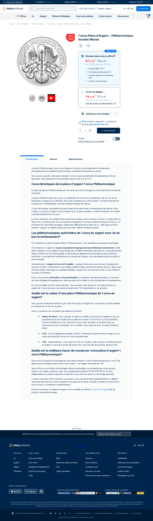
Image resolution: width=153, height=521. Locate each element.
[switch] (116, 138)
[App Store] (15, 491)
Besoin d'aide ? (105, 8)
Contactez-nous (91, 467)
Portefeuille (122, 458)
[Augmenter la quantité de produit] (90, 131)
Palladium (17, 471)
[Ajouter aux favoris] (88, 45)
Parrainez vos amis (92, 471)
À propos (89, 458)
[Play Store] (30, 491)
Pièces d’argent (23, 24)
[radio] (99, 68)
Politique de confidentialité (103, 513)
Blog (58, 458)
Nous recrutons (91, 463)
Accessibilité (136, 513)
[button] (33, 16)
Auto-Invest (32, 463)
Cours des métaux (35, 458)
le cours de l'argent (99, 389)
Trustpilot (80, 445)
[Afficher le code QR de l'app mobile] (41, 491)
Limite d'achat (123, 471)
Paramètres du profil (126, 476)
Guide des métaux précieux (67, 463)
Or (15, 458)
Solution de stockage (36, 471)
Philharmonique (37, 24)
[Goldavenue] (12, 8)
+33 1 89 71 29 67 (87, 8)
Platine (16, 467)
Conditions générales (83, 513)
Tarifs (30, 476)
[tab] (32, 159)
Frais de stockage (125, 467)
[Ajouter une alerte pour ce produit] (80, 45)
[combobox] (101, 92)
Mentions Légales (122, 513)
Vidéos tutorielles (63, 471)
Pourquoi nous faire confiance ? (98, 476)
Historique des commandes (128, 463)
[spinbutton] (85, 130)
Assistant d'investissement (38, 467)
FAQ (57, 467)
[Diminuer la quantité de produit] (80, 131)
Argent (11, 24)
